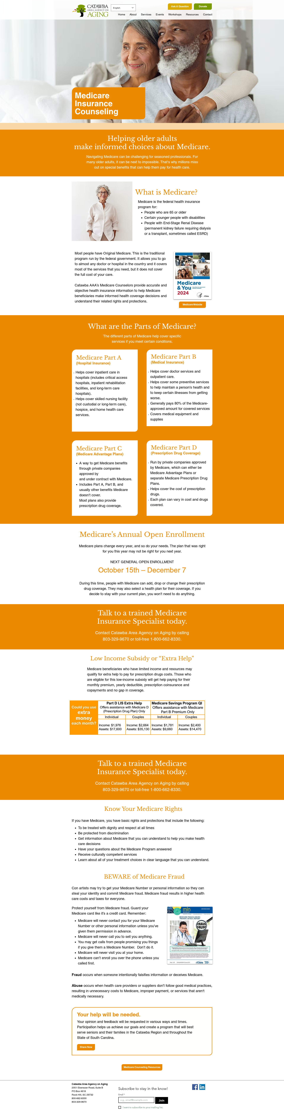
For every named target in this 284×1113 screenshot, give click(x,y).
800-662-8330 (79, 1098)
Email (121, 1094)
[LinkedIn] (202, 1087)
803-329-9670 (79, 1101)
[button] (146, 14)
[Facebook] (195, 1087)
